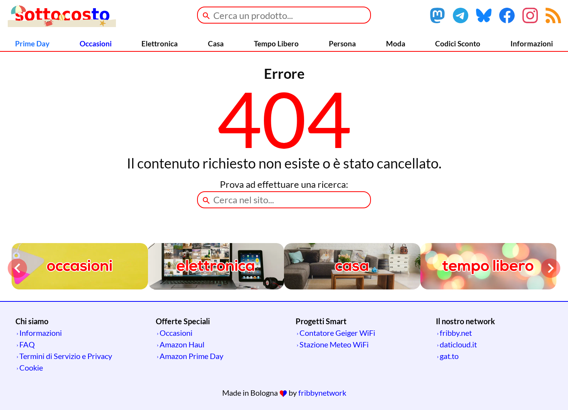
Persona (342, 43)
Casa (216, 43)
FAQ (27, 344)
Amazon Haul (182, 344)
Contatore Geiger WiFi (337, 332)
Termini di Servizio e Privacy (65, 356)
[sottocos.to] (62, 24)
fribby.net (456, 332)
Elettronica (159, 43)
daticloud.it (458, 344)
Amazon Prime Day (191, 356)
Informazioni (531, 43)
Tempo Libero (276, 43)
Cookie (31, 367)
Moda (395, 43)
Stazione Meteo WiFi (334, 344)
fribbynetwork (322, 392)
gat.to (449, 356)
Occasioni (96, 43)
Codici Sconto (457, 43)
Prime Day (32, 43)
